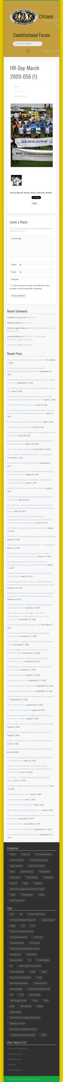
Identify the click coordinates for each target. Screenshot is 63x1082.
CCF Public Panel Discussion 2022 (21, 405)
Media (12, 871)
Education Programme (39, 860)
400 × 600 (19, 96)
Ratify (46, 1000)
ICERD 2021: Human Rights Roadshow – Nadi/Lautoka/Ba (31, 536)
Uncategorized (27, 895)
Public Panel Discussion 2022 (19, 427)
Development (15, 954)
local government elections (20, 977)
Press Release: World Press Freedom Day (25, 422)
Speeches (38, 883)
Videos (41, 895)
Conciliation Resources (18, 937)
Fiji (30, 960)
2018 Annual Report (15, 799)
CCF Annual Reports (44, 854)
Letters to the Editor (37, 866)
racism (35, 1000)
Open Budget (35, 995)
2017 (12, 914)
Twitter (34, 51)
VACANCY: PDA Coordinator (19, 710)
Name (16, 265)
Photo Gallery (15, 877)
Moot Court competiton (19, 983)
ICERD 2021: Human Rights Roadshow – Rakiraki (27, 528)
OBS (11, 995)
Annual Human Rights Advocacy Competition (26, 360)
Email (16, 272)
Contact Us (27, 322)
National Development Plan (39, 989)
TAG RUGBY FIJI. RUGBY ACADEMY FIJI (25, 1018)
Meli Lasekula (13, 344)
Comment (16, 239)
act (21, 914)
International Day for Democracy (21, 685)
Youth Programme (17, 900)
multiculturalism (40, 983)
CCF (23, 926)
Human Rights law (17, 972)
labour (44, 972)
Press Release (32, 877)
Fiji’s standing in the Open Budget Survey (24, 810)
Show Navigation (49, 26)
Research (13, 883)
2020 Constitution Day (16, 704)
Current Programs (17, 860)
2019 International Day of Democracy (23, 834)
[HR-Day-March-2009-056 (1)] (31, 135)
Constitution (38, 937)
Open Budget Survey (18, 1000)
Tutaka (12, 895)
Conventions (35, 943)
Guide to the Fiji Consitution (30, 966)
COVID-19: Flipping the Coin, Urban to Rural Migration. (30, 740)
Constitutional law (17, 943)
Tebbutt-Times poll (17, 1023)
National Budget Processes (18, 794)
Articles (13, 854)
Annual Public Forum (37, 914)
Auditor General (48, 920)
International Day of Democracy (21, 691)
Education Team (16, 960)
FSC (11, 966)
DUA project (31, 954)
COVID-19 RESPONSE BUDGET (20, 804)
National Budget (16, 989)
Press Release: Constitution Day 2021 (23, 463)
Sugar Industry (15, 1012)
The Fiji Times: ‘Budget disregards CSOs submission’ (29, 732)
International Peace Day (17, 680)
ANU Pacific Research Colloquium (23, 920)
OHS (21, 995)
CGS (33, 926)
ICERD (32, 972)
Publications (48, 877)
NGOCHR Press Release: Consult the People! (26, 488)
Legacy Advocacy (16, 866)
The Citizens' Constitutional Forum (23, 1029)
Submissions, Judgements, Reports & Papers (27, 889)
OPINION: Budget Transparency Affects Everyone (28, 785)
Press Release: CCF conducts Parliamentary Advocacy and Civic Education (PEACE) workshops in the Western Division (30, 508)
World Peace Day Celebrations (20, 829)
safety (12, 1006)
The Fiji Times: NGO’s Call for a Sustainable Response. (30, 749)
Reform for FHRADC (15, 823)
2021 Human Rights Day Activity (20, 449)
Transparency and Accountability (22, 1035)
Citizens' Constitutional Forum (21, 931)
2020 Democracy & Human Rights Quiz (24, 624)
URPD (43, 1035)
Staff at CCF (31, 317)
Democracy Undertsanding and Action (24, 949)
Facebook (28, 51)
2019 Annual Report (15, 675)
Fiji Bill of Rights (43, 960)
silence (40, 1006)
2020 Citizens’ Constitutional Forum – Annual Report (29, 454)
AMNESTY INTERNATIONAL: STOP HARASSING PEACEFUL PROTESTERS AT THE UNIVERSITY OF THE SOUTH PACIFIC (29, 769)
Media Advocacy (27, 871)
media (39, 977)
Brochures (26, 854)
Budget (12, 926)
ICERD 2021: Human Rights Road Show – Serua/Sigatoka (31, 545)
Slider (25, 883)
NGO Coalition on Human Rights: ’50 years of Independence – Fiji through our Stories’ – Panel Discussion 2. (28, 616)
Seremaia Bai (26, 1006)
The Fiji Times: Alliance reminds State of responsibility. (30, 723)
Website (15, 279)
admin (17, 86)
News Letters (45, 871)
